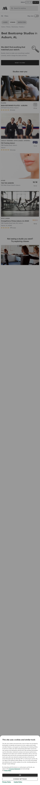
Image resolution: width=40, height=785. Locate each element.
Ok (20, 775)
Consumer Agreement (14, 768)
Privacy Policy (7, 770)
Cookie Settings (20, 779)
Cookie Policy (18, 782)
